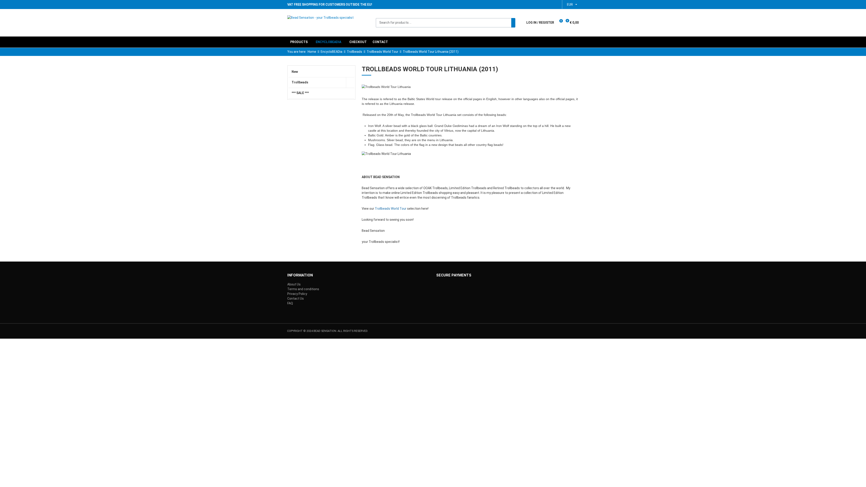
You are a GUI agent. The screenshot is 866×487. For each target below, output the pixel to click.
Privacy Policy (297, 294)
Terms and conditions (303, 289)
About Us (294, 284)
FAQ (290, 303)
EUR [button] (570, 4)
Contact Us (295, 298)
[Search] (513, 23)
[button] (560, 23)
